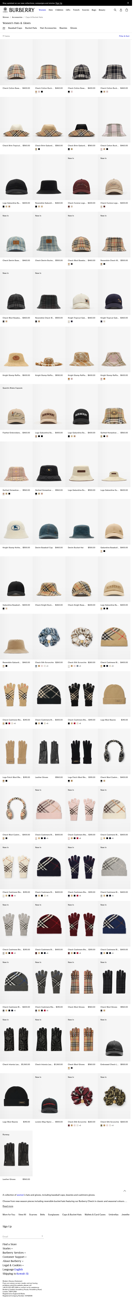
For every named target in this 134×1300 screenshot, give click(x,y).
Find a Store (10, 1244)
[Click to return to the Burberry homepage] (22, 10)
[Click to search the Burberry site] (115, 10)
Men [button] (51, 10)
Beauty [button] (102, 10)
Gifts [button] (68, 10)
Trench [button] (76, 10)
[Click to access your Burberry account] (120, 10)
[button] (58, 3)
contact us (24, 1287)
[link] (6, 17)
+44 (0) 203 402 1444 (10, 1287)
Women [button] (42, 10)
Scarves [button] (85, 10)
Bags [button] (94, 10)
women (20, 1181)
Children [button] (59, 10)
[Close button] (128, 3)
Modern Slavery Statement (12, 1281)
